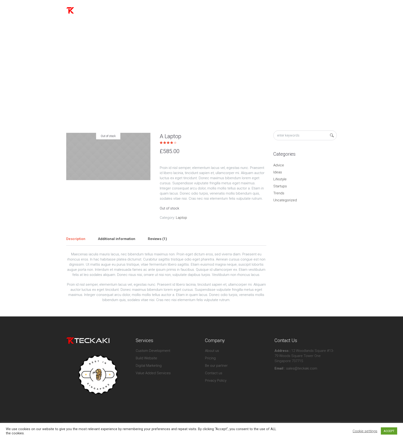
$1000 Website (318, 10)
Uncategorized (285, 200)
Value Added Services (153, 373)
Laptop (199, 78)
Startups (280, 186)
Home (186, 78)
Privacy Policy (215, 380)
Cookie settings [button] (365, 431)
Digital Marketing (149, 366)
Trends (278, 193)
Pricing (210, 358)
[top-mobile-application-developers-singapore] (97, 375)
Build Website (146, 358)
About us (212, 351)
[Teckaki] (88, 340)
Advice (278, 165)
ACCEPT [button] (389, 431)
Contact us (213, 373)
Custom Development (153, 351)
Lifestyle (280, 179)
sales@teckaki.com (301, 368)
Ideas (277, 172)
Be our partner (216, 366)
